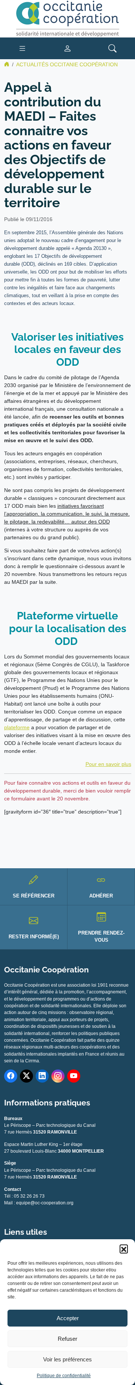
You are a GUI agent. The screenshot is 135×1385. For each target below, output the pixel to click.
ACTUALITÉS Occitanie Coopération (67, 64)
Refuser (67, 1339)
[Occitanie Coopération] (67, 18)
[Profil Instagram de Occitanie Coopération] (57, 1076)
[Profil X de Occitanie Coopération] (26, 1076)
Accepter (68, 1318)
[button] (124, 1248)
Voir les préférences (67, 1359)
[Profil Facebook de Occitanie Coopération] (10, 1076)
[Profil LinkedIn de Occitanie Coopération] (42, 1076)
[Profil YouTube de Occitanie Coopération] (73, 1076)
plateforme (17, 727)
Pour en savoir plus (108, 764)
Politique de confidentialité (64, 1375)
